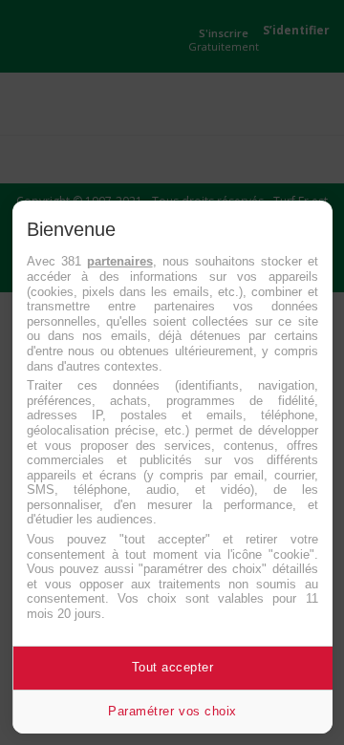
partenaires (120, 261)
